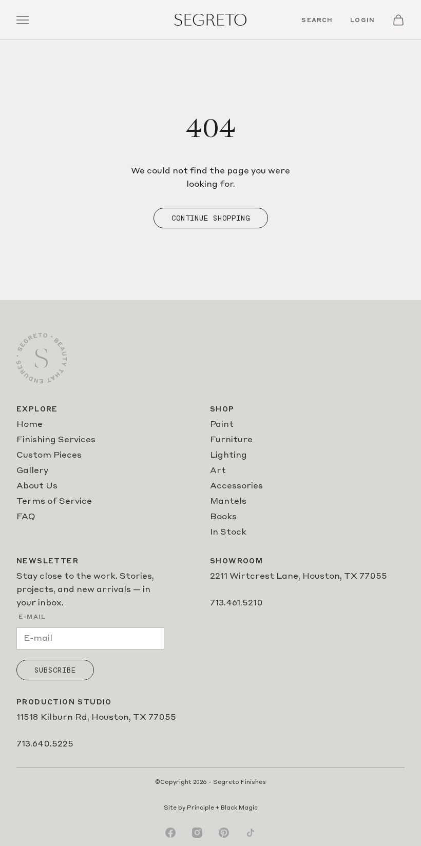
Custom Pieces (49, 455)
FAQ (25, 517)
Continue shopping (210, 218)
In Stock (228, 532)
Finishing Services (55, 440)
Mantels (228, 502)
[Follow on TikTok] (250, 833)
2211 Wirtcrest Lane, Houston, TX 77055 (298, 577)
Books (223, 517)
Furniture (231, 440)
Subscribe (55, 670)
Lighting (228, 455)
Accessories (236, 486)
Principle (200, 808)
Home (29, 425)
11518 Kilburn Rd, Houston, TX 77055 (96, 718)
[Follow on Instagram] (197, 833)
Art (218, 471)
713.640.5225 (44, 744)
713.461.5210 (236, 603)
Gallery (32, 471)
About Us (37, 486)
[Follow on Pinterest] (224, 833)
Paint (222, 425)
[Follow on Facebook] (170, 833)
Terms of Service (54, 502)
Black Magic (239, 808)
